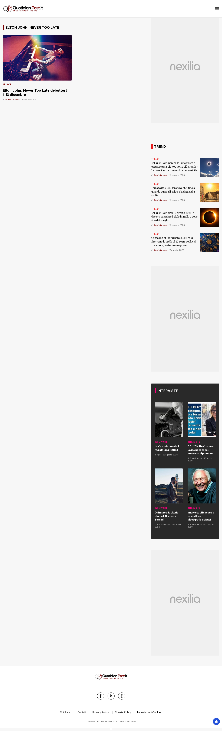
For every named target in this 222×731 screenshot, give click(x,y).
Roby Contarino (164, 524)
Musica (7, 84)
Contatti (82, 712)
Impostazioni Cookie (149, 712)
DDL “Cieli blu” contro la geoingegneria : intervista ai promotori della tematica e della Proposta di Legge (201, 450)
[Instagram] (121, 696)
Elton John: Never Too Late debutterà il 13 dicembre (35, 92)
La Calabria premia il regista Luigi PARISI (167, 448)
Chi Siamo (65, 712)
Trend (155, 159)
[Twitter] (111, 696)
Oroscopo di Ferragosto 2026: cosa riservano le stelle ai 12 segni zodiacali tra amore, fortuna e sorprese (173, 241)
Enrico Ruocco (12, 99)
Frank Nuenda (196, 458)
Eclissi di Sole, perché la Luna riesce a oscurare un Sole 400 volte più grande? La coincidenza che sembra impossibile (174, 166)
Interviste (161, 441)
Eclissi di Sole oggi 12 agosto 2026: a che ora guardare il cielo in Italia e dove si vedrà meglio (174, 216)
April (159, 455)
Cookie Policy (123, 712)
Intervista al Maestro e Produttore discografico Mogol (201, 516)
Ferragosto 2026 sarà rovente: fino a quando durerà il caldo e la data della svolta (173, 191)
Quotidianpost (161, 175)
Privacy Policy (100, 712)
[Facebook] (100, 696)
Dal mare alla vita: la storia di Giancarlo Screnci (166, 516)
